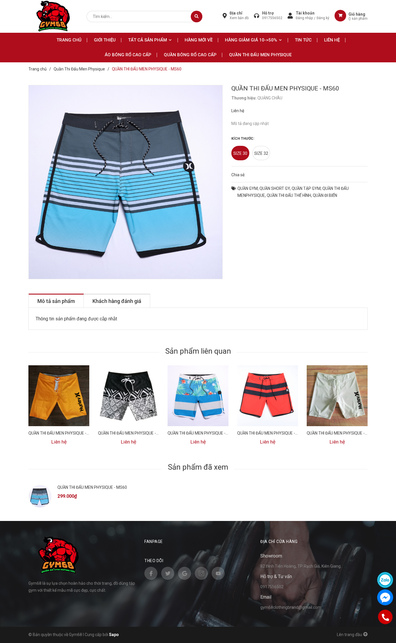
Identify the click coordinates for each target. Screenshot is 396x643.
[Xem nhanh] (59, 403)
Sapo (114, 634)
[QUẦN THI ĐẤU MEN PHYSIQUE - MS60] (40, 496)
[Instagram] (201, 573)
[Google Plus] (184, 573)
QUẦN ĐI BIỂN (325, 195)
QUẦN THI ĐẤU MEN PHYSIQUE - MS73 (272, 433)
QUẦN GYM (247, 188)
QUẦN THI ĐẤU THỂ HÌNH (289, 195)
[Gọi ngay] (385, 617)
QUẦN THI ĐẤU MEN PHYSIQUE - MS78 (133, 433)
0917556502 (272, 18)
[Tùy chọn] (59, 387)
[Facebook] (150, 573)
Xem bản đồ (239, 18)
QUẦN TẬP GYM (306, 188)
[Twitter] (167, 573)
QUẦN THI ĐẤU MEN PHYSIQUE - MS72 (341, 433)
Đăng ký (323, 18)
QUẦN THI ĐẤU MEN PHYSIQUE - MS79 (63, 433)
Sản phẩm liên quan (198, 351)
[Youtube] (218, 573)
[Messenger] (385, 597)
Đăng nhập (304, 18)
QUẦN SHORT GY (274, 188)
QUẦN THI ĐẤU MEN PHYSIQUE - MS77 (202, 433)
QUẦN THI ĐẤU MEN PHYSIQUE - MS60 (92, 487)
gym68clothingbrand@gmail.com (290, 607)
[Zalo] (385, 580)
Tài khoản (305, 13)
